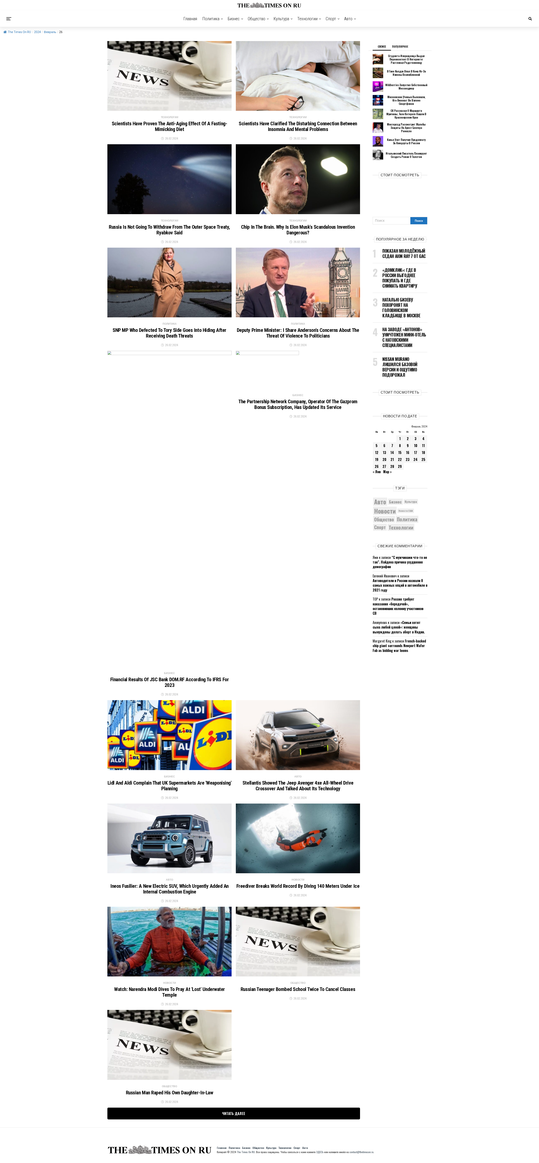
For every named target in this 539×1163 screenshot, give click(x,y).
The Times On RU (19, 32)
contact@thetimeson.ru (362, 1152)
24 (416, 459)
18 (423, 452)
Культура (281, 18)
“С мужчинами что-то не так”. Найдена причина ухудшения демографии (400, 562)
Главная (190, 18)
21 (392, 459)
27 (384, 466)
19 (376, 459)
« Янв (377, 471)
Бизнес (234, 18)
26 (377, 466)
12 (376, 452)
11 (423, 445)
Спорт (331, 18)
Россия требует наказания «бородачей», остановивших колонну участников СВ (398, 606)
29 (400, 466)
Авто (348, 18)
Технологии (307, 18)
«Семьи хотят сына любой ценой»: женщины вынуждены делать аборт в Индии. (399, 627)
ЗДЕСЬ (320, 1152)
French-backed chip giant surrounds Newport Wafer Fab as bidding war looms (399, 645)
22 (400, 459)
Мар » (387, 471)
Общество (256, 18)
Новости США (406, 510)
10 (415, 445)
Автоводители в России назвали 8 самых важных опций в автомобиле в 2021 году (400, 585)
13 (384, 452)
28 (392, 466)
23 (408, 459)
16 (407, 452)
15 (400, 452)
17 (415, 452)
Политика (210, 18)
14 (392, 452)
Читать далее (233, 1113)
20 (384, 459)
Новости (385, 511)
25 (423, 459)
